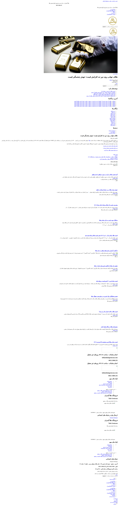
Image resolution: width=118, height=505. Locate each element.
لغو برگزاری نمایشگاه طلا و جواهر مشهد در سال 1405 (104, 94)
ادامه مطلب (115, 178)
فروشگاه (110, 382)
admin (111, 80)
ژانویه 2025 (113, 125)
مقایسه (113, 495)
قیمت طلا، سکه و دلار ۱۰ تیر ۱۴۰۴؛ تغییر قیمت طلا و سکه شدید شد (101, 235)
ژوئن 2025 (113, 121)
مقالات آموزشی (112, 133)
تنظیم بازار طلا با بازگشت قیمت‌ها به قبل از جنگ (106, 266)
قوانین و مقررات (107, 383)
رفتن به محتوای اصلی (107, 1)
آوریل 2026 (113, 113)
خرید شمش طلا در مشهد (107, 391)
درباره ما (110, 387)
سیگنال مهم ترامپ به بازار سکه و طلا (108, 220)
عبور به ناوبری (114, 1)
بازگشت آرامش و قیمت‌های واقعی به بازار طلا (106, 250)
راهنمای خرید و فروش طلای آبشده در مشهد (103, 392)
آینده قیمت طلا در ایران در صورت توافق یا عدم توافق (104, 93)
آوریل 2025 (113, 124)
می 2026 (113, 112)
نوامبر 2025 (112, 115)
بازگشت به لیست (114, 158)
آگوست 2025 (112, 119)
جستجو (116, 84)
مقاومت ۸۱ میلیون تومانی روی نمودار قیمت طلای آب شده (103, 92)
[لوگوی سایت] (113, 25)
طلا (89, 140)
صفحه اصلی (109, 381)
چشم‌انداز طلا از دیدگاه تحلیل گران (109, 326)
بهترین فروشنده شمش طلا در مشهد (104, 390)
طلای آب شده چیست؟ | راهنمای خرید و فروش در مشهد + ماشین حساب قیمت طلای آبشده (92, 101)
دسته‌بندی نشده (112, 130)
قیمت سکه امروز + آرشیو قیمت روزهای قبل (107, 281)
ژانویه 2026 (113, 114)
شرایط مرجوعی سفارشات (105, 384)
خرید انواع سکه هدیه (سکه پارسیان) (110, 148)
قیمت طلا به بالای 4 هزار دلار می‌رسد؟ (108, 311)
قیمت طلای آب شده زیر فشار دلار (108, 91)
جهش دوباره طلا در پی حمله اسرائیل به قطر (107, 189)
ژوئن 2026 (113, 111)
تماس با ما (110, 386)
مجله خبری (115, 73)
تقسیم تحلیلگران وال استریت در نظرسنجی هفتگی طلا (104, 296)
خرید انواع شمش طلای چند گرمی (111, 150)
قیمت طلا (116, 154)
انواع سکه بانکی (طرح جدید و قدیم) (110, 145)
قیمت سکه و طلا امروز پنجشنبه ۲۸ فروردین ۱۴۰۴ (106, 342)
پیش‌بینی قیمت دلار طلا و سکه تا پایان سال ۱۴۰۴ (106, 205)
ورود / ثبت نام (112, 496)
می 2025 (113, 122)
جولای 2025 (112, 120)
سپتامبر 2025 (112, 118)
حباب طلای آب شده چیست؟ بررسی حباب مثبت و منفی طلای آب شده (100, 95)
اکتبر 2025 (113, 117)
